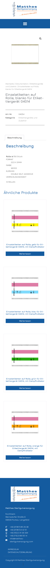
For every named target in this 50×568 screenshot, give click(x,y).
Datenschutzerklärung (20, 552)
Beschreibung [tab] (14, 138)
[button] (25, 23)
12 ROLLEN (10, 182)
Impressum (13, 549)
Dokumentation (21, 84)
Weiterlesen (25, 254)
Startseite (9, 84)
